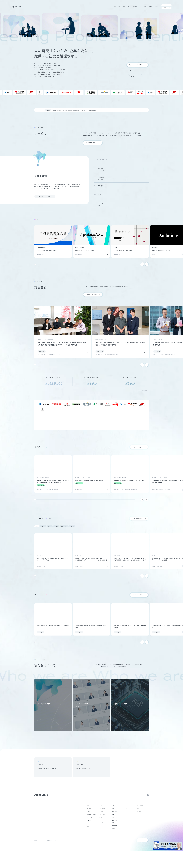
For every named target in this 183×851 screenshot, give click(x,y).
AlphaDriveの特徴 (91, 814)
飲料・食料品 (115, 822)
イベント (50, 526)
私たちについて (90, 805)
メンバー (88, 826)
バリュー (88, 811)
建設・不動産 (115, 817)
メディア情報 (64, 526)
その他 (113, 828)
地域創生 (101, 811)
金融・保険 (114, 820)
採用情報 (139, 811)
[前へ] (142, 264)
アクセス (89, 822)
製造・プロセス (115, 814)
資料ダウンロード (140, 808)
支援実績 (114, 805)
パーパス (89, 808)
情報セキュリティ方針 (51, 840)
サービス (56, 526)
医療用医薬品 (115, 825)
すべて (37, 526)
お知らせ (43, 526)
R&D (101, 820)
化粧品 (113, 808)
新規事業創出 (102, 808)
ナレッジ (126, 811)
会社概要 (89, 820)
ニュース (126, 805)
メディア (101, 817)
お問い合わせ (140, 805)
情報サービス (115, 811)
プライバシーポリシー (39, 840)
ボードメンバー (90, 817)
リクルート (72, 526)
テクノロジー (102, 814)
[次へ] (147, 264)
